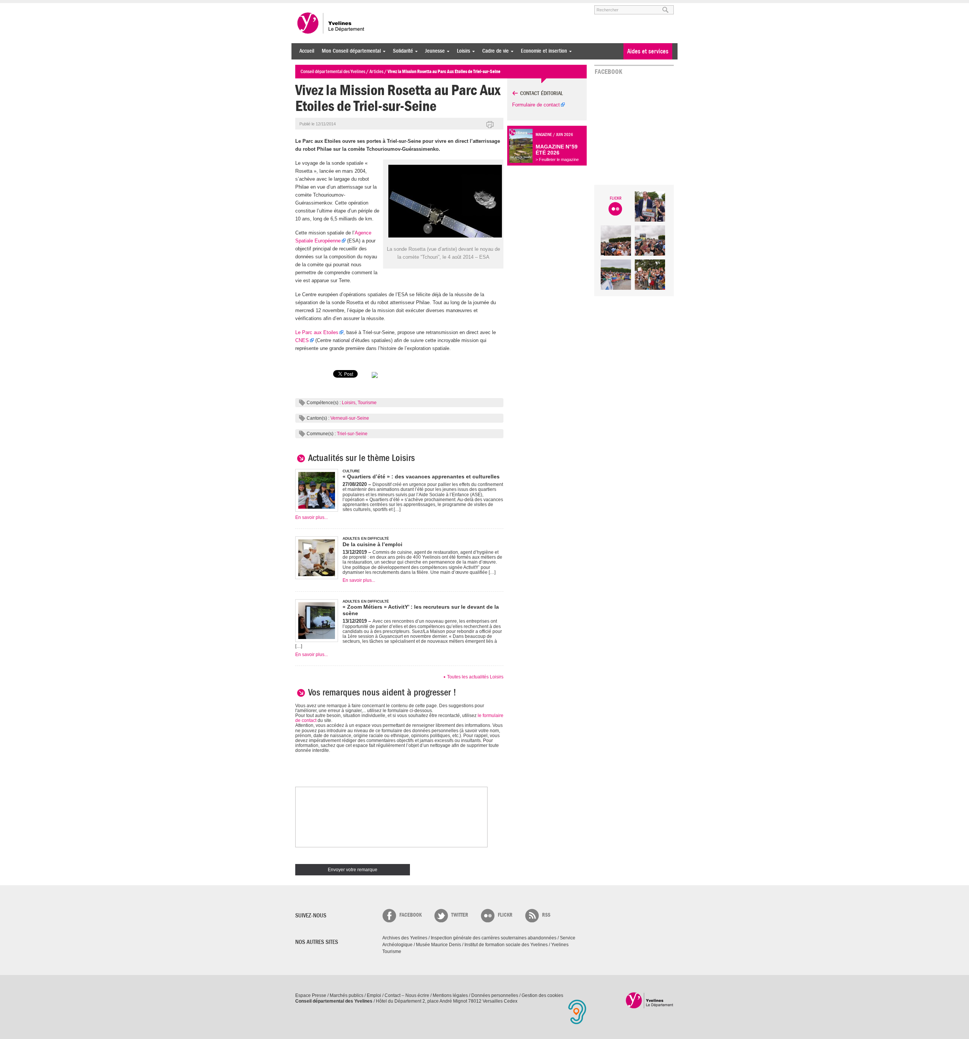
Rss (546, 915)
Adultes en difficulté (366, 538)
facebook (410, 915)
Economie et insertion (542, 51)
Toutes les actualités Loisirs (475, 677)
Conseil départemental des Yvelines (331, 23)
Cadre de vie (493, 51)
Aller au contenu (342, 6)
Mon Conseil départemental (349, 51)
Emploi (374, 995)
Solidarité (401, 51)
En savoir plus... (311, 517)
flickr (505, 915)
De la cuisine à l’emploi (372, 544)
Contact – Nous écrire (407, 995)
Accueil (306, 51)
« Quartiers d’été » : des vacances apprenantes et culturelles (421, 476)
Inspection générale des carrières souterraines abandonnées (493, 938)
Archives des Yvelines (404, 938)
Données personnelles (494, 995)
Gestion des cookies (542, 995)
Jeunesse (433, 51)
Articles (376, 71)
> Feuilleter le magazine (557, 159)
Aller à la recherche (384, 6)
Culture (351, 471)
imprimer (490, 125)
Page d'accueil (650, 1000)
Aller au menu (305, 6)
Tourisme (367, 402)
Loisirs (461, 51)
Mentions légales (450, 995)
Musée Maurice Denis (438, 944)
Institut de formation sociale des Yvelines (506, 944)
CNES (302, 340)
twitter (459, 915)
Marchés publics (346, 995)
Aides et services (647, 51)
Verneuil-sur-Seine (349, 418)
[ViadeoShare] (375, 377)
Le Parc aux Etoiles (316, 332)
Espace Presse (310, 995)
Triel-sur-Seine (352, 433)
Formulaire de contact (536, 105)
